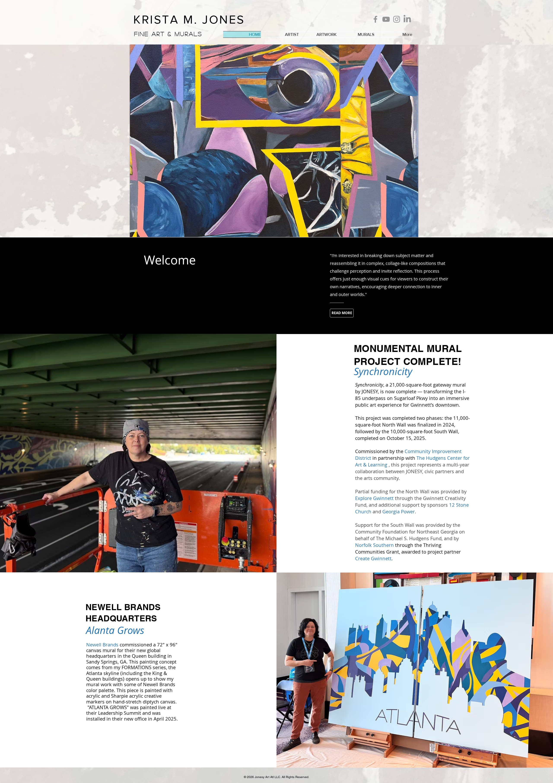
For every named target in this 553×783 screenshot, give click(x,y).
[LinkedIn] (407, 19)
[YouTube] (386, 19)
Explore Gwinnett (374, 498)
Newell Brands (102, 644)
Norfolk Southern (375, 545)
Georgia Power (398, 511)
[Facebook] (375, 19)
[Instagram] (396, 19)
